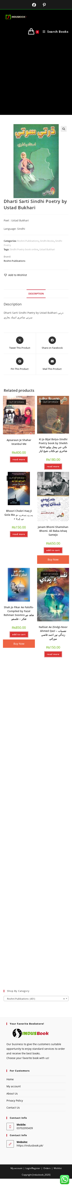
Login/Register (32, 1168)
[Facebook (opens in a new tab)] (31, 5)
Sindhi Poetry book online (24, 249)
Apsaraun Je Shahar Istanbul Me (19, 442)
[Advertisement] (36, 77)
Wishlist (58, 1168)
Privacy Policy (14, 1100)
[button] (64, 129)
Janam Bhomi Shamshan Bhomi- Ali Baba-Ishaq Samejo (53, 530)
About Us (12, 1093)
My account (13, 1086)
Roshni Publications (28, 241)
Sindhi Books (47, 241)
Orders (47, 1168)
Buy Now (53, 559)
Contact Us (13, 1107)
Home (10, 1079)
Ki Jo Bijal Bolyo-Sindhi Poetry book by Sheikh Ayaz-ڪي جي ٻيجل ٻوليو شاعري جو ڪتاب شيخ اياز (53, 445)
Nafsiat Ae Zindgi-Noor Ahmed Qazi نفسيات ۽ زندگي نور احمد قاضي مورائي (53, 632)
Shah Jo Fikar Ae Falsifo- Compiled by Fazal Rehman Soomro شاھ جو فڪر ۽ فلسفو (19, 613)
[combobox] (36, 998)
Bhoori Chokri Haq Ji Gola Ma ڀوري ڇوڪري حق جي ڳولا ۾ (18, 514)
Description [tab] (36, 293)
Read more (19, 459)
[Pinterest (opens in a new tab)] (41, 5)
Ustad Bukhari (47, 249)
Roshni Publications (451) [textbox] (35, 998)
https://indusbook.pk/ (30, 1145)
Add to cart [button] (53, 550)
